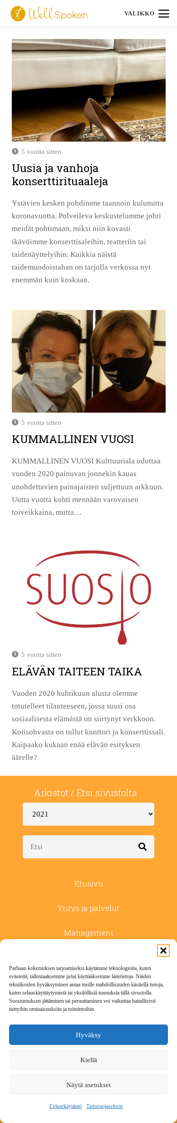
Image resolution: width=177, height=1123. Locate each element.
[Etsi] (142, 846)
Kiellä (88, 1060)
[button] (163, 950)
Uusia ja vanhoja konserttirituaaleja (60, 174)
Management (88, 932)
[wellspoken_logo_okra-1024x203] (49, 13)
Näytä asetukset (88, 1085)
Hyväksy (88, 1035)
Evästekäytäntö (65, 1106)
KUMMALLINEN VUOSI (73, 439)
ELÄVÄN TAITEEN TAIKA (77, 671)
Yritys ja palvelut (88, 908)
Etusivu (88, 883)
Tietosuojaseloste (104, 1106)
